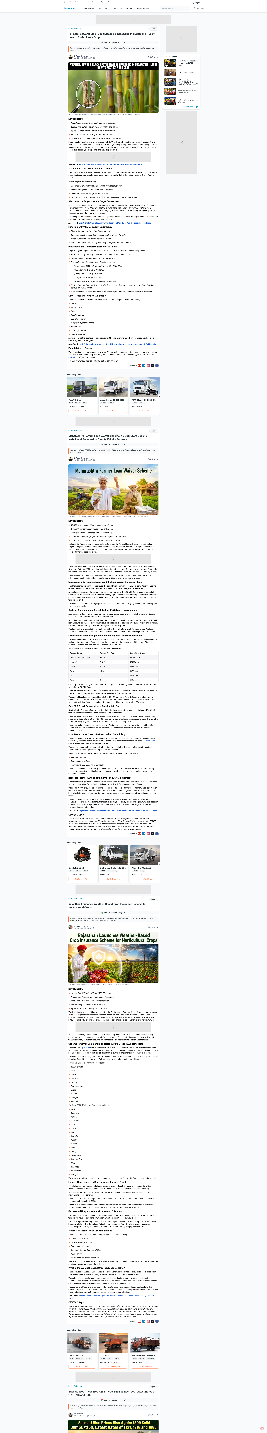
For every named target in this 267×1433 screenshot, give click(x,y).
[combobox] (199, 3)
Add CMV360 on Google (113, 42)
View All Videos (189, 107)
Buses (83, 2)
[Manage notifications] (262, 1428)
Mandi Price (118, 8)
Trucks (77, 2)
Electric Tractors (104, 8)
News (70, 28)
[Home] (69, 8)
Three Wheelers (93, 2)
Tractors (70, 2)
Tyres (103, 2)
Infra (108, 2)
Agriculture (78, 28)
